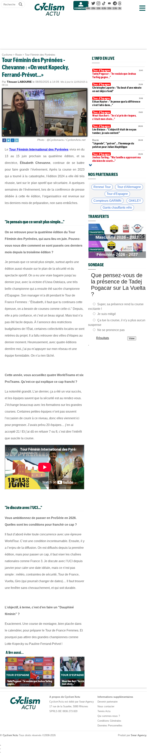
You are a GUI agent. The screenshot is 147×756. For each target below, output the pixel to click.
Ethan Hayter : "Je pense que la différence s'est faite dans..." (117, 102)
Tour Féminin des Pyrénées (40, 54)
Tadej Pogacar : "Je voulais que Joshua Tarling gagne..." (117, 74)
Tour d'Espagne (117, 193)
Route (18, 54)
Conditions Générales (109, 720)
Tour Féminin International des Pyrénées (38, 149)
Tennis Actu (103, 711)
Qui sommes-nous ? (108, 716)
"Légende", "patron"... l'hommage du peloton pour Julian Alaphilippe (117, 143)
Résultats (102, 338)
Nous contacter (105, 706)
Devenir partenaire (107, 701)
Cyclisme (7, 54)
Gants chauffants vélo (117, 207)
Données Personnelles (109, 725)
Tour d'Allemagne (129, 187)
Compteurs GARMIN (107, 200)
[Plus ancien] (90, 165)
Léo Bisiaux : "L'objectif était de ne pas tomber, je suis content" (117, 129)
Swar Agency (138, 735)
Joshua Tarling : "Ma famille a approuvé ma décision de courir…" (117, 157)
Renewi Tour (102, 187)
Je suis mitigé (106, 314)
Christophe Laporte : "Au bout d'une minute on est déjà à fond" (117, 88)
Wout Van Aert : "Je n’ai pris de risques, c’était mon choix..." (117, 116)
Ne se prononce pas (111, 330)
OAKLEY (135, 200)
